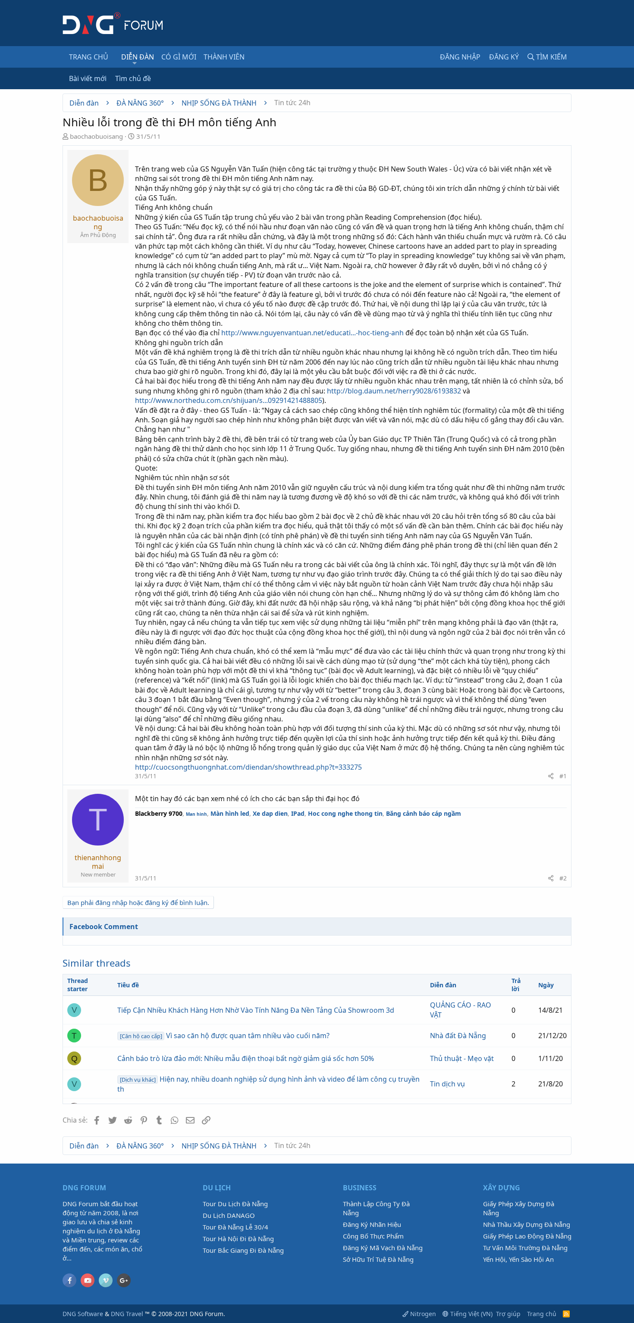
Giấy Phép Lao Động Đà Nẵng (527, 1236)
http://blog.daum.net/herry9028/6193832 (394, 391)
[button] (135, 63)
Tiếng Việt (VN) (471, 1314)
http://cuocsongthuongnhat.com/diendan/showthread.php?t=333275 (248, 767)
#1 (563, 776)
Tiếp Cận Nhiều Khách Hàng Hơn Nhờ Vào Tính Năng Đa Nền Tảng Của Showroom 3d (255, 1010)
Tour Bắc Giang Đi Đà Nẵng (243, 1250)
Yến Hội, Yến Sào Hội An (518, 1259)
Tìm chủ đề (133, 78)
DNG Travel (127, 1314)
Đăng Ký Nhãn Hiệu (372, 1224)
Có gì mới (178, 57)
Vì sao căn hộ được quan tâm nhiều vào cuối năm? (225, 1035)
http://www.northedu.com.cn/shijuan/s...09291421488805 (228, 400)
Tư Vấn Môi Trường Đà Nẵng (525, 1247)
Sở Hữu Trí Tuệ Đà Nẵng (378, 1259)
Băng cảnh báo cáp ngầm (423, 813)
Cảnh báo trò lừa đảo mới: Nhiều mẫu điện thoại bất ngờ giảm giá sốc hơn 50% (245, 1058)
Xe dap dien (270, 813)
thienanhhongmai (98, 862)
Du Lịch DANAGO (229, 1215)
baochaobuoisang (96, 136)
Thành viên (224, 57)
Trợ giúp (508, 1314)
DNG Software (83, 1314)
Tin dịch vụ (447, 1084)
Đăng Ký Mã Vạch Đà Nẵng (383, 1247)
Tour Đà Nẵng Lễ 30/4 (235, 1227)
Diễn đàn (137, 57)
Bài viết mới (88, 78)
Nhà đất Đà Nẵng (458, 1035)
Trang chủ (88, 57)
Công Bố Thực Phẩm (373, 1236)
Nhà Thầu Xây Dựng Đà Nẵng (526, 1224)
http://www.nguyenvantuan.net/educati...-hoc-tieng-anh (312, 332)
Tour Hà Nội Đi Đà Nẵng (238, 1238)
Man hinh (196, 814)
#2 (563, 878)
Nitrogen (422, 1314)
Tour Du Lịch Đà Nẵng (235, 1203)
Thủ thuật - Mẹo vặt (462, 1058)
